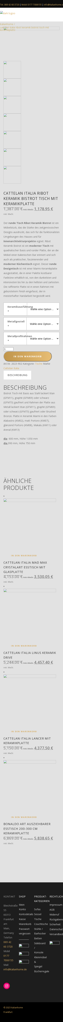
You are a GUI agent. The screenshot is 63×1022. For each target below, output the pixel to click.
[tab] (17, 375)
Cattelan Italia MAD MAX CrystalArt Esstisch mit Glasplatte (25, 567)
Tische (38, 363)
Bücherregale (41, 971)
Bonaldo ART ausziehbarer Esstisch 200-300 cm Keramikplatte (27, 828)
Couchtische (41, 924)
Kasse (22, 919)
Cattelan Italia (11, 368)
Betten (38, 938)
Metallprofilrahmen (17, 338)
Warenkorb (25, 924)
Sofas (37, 909)
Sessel (37, 914)
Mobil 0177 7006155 (32, 4)
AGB (52, 909)
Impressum (56, 904)
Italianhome (6, 24)
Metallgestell (16, 324)
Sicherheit (55, 924)
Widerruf (54, 914)
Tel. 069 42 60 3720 (10, 4)
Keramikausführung (17, 309)
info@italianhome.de (15, 969)
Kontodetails (26, 914)
